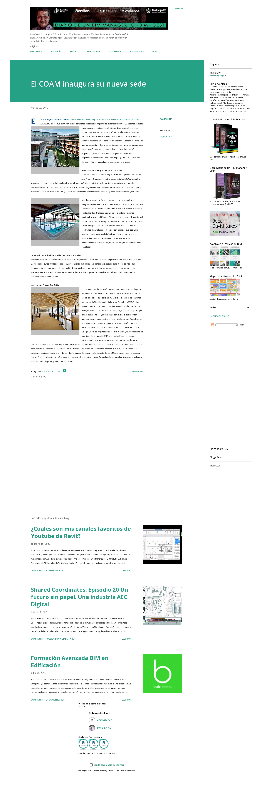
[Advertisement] (82, 478)
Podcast (74, 51)
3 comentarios (54, 570)
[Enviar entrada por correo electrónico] (64, 371)
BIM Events (36, 51)
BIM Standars (136, 51)
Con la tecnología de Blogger (108, 764)
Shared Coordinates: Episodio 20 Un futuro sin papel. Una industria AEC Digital (79, 597)
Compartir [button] (166, 119)
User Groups (93, 51)
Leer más (127, 570)
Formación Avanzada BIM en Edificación (69, 661)
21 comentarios (55, 699)
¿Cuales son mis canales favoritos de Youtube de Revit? (81, 532)
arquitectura (166, 136)
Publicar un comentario (60, 638)
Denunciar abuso (219, 316)
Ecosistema (115, 51)
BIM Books (55, 51)
